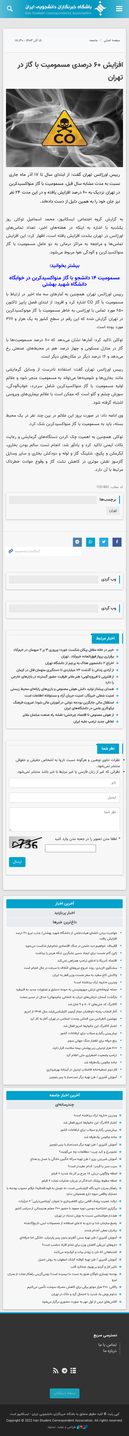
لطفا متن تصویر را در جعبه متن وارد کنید (87, 839)
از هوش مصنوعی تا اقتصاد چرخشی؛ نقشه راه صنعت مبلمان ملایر (68, 715)
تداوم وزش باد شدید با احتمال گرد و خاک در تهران (84, 1294)
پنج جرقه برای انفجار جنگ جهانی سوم (92, 1040)
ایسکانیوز (66, 219)
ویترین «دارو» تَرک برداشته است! (95, 982)
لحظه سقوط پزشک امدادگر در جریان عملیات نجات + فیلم (79, 1180)
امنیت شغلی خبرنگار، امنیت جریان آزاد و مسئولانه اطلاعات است (69, 695)
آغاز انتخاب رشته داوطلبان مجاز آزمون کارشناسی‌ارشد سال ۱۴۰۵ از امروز (70, 1011)
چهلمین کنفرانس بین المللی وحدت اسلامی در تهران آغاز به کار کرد (73, 1018)
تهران (113, 511)
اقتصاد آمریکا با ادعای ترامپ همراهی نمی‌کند (87, 960)
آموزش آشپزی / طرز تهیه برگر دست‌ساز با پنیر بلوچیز (83, 1077)
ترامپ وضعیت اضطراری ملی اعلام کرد (91, 1055)
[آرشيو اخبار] (73, 1371)
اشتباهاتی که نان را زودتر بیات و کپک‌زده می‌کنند (85, 1252)
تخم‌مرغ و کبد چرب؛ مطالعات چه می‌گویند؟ (88, 1152)
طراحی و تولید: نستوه (62, 1427)
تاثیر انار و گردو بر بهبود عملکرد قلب (93, 1267)
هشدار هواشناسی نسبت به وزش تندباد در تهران (86, 1215)
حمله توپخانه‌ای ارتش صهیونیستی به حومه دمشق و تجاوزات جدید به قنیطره (66, 989)
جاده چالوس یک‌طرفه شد (100, 1062)
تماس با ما (107, 1345)
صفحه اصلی (112, 40)
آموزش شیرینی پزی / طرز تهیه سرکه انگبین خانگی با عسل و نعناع (73, 1159)
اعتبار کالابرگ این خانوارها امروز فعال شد (90, 1026)
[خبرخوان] (55, 1371)
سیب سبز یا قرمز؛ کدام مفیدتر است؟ (92, 1166)
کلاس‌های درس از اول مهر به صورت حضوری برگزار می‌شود (79, 1301)
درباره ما (110, 1351)
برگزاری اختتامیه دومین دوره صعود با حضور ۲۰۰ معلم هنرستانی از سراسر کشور (66, 1208)
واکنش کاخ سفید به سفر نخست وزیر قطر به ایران (84, 975)
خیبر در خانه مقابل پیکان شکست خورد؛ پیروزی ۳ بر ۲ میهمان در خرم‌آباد (64, 650)
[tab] (64, 904)
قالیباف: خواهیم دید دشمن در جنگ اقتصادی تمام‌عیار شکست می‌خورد (71, 946)
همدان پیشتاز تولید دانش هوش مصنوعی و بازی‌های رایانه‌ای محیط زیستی (62, 689)
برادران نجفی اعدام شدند (100, 1230)
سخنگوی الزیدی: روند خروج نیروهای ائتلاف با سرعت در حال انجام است (70, 968)
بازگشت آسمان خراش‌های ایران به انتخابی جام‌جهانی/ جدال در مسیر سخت (68, 997)
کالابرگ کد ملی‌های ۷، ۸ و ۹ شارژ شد (92, 1004)
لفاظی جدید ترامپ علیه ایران (94, 721)
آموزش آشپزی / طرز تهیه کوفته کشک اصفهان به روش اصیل (77, 1259)
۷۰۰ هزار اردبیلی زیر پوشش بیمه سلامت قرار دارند (84, 1048)
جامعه (93, 40)
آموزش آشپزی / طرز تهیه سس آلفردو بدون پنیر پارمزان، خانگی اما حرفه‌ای (68, 1237)
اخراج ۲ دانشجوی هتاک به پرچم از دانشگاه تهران (79, 663)
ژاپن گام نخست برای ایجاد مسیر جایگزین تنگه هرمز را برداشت (76, 953)
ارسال (17, 862)
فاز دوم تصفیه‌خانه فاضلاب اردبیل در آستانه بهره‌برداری (81, 1069)
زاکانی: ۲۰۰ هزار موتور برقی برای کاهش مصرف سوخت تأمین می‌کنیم (72, 1287)
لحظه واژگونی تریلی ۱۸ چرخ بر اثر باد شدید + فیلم (84, 1173)
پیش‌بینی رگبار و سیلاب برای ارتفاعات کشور (88, 1033)
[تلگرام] (64, 1371)
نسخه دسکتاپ (65, 1393)
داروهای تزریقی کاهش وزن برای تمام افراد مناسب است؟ (79, 1245)
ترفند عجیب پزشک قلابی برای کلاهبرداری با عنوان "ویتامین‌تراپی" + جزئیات (68, 1201)
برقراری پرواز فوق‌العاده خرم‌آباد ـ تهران (87, 656)
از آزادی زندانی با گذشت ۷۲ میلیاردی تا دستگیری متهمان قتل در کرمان (65, 670)
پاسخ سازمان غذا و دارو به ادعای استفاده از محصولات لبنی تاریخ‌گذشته (70, 1223)
